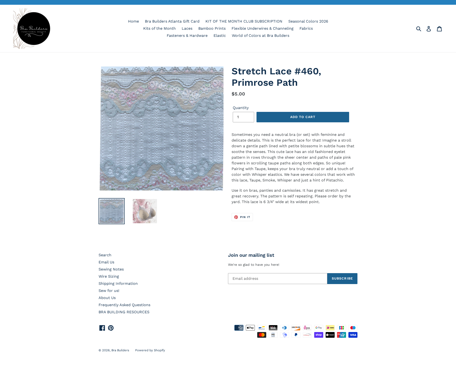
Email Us (106, 262)
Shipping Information (118, 283)
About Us (107, 297)
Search (105, 255)
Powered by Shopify (150, 350)
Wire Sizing (109, 276)
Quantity (241, 107)
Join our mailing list (251, 255)
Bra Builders (120, 350)
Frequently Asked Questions (124, 305)
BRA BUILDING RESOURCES (124, 312)
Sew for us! (109, 290)
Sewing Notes (111, 269)
